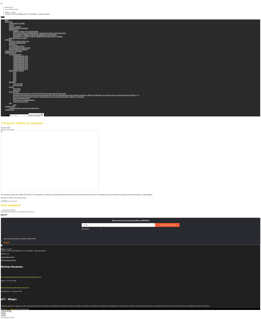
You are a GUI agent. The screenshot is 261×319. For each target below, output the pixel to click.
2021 (14, 77)
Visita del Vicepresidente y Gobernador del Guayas (18, 211)
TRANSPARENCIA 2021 (20, 62)
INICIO (7, 20)
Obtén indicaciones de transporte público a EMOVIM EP (130, 220)
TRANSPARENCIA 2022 (20, 61)
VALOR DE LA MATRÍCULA (17, 43)
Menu (2, 17)
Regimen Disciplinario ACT (21, 98)
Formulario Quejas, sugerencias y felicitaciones (24, 108)
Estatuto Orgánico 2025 (20, 102)
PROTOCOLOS (13, 30)
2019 (14, 80)
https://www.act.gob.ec (8, 260)
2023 (14, 74)
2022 (14, 75)
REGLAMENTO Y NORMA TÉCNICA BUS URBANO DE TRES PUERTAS (35, 35)
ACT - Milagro (10, 309)
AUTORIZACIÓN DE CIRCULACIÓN (19, 48)
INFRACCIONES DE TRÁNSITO (18, 49)
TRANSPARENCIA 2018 (20, 67)
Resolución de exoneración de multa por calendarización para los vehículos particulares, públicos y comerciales (48, 97)
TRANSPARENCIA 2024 (20, 58)
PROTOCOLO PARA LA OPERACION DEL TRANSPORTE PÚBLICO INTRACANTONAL (39, 33)
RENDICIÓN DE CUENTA (16, 71)
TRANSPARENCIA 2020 (20, 64)
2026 (14, 105)
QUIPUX (11, 25)
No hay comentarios (8, 129)
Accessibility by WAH (7, 317)
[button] (6, 112)
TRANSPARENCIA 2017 (20, 69)
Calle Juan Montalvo (8, 210)
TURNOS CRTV (9, 110)
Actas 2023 (16, 90)
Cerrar (3, 313)
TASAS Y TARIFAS (15, 27)
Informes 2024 (18, 84)
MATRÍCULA (13, 45)
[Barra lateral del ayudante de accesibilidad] (6, 311)
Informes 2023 (18, 85)
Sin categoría (13, 201)
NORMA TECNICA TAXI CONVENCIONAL (25, 31)
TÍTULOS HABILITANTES (17, 46)
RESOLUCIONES (14, 92)
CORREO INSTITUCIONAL (17, 23)
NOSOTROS (9, 22)
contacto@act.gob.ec (12, 9)
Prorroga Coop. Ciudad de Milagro (24, 100)
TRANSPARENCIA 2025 (20, 56)
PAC (10, 103)
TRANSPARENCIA (10, 53)
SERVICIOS (8, 40)
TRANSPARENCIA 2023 (20, 59)
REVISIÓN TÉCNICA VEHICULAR (19, 41)
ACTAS (11, 87)
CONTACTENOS (10, 106)
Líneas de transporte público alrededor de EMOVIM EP (19, 238)
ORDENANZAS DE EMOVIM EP (18, 28)
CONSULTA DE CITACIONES (13, 51)
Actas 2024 (16, 89)
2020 (14, 79)
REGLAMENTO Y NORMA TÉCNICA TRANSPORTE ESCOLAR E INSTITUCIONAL (38, 36)
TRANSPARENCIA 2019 (20, 66)
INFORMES (12, 82)
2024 (14, 72)
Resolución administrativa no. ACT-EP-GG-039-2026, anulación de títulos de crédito (39, 93)
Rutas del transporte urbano (18, 38)
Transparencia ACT (15, 54)
